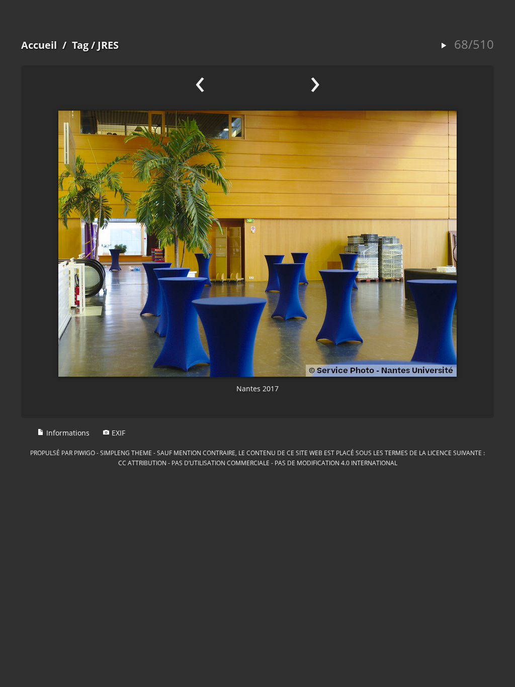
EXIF (117, 433)
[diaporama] (443, 46)
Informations (67, 433)
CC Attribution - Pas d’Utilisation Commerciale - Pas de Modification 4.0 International (257, 463)
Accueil (39, 45)
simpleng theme (126, 453)
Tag (80, 45)
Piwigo (84, 453)
